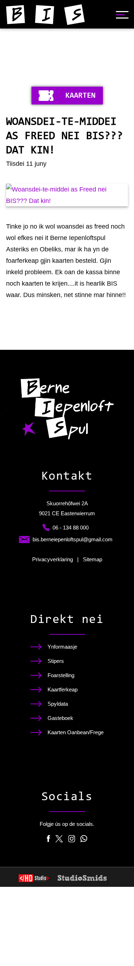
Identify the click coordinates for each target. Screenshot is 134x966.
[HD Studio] (34, 879)
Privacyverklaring (52, 559)
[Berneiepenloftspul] (45, 14)
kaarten (80, 96)
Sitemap (92, 559)
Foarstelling (61, 675)
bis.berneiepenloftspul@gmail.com (73, 539)
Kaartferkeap (63, 689)
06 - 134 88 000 (71, 528)
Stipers (56, 661)
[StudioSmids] (82, 878)
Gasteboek (60, 718)
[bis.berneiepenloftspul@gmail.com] (24, 539)
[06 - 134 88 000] (46, 527)
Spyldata (58, 704)
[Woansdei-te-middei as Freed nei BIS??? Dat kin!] (67, 195)
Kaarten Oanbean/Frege (76, 732)
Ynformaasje (62, 647)
